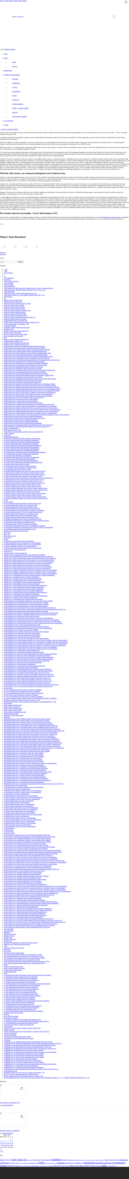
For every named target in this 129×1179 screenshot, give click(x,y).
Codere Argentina (9, 433)
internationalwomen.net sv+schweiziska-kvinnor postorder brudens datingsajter (27, 780)
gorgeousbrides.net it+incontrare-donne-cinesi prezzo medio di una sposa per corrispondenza (31, 619)
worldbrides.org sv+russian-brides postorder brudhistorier (21, 1066)
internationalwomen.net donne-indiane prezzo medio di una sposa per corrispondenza (29, 736)
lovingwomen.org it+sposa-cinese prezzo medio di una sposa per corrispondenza (28, 866)
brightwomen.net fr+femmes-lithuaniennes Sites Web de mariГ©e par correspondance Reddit (31, 391)
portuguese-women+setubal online (14, 953)
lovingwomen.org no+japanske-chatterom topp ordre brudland (22, 878)
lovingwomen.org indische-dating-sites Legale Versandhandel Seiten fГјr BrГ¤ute (28, 855)
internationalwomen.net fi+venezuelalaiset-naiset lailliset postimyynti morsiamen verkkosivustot (32, 746)
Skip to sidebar (13, 1)
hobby (42, 1162)
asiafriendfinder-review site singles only (15, 320)
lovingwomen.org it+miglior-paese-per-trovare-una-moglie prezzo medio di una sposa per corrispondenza (35, 862)
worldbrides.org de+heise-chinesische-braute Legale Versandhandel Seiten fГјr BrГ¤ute (30, 1045)
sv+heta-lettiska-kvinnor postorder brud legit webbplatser (21, 987)
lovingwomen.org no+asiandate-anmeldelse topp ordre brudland (23, 872)
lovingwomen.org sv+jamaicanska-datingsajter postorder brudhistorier (24, 913)
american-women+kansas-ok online (14, 307)
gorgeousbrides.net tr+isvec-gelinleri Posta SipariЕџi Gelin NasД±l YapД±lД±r (27, 679)
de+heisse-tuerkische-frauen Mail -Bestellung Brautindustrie (21, 449)
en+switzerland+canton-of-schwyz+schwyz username (20, 466)
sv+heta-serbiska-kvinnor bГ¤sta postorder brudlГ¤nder (20, 992)
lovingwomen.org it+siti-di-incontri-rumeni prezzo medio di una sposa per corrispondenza (30, 864)
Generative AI (8, 551)
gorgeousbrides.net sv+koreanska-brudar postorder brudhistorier (23, 662)
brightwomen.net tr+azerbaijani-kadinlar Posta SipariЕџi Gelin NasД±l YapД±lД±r (28, 425)
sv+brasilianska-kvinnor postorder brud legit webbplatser (21, 977)
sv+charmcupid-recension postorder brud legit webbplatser (21, 980)
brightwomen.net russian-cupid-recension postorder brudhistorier (23, 416)
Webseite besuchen (96, 1166)
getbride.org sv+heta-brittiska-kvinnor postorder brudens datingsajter (24, 582)
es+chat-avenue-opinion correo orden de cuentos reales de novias (23, 476)
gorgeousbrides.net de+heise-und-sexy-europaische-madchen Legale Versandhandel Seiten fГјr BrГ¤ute (35, 609)
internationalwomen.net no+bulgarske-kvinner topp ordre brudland (23, 753)
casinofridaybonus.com (81, 1160)
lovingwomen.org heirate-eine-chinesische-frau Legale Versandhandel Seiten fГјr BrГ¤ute (30, 854)
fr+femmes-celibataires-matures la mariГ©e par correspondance (22, 548)
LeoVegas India (8, 830)
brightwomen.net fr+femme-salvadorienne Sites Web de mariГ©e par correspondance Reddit (31, 387)
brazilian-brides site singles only (13, 341)
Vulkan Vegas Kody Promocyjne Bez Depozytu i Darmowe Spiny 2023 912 (26, 1031)
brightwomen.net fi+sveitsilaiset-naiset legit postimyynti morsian (23, 380)
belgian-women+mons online (12, 332)
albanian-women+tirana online (13, 302)
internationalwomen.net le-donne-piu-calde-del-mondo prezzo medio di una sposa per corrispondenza (34, 748)
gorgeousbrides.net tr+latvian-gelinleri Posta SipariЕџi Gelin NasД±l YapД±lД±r (28, 681)
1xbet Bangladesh (9, 291)
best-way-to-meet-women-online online (15, 334)
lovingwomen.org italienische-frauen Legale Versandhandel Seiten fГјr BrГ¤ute (27, 867)
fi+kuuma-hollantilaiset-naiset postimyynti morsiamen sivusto (22, 508)
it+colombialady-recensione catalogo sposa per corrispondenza (22, 792)
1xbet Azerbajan (9, 285)
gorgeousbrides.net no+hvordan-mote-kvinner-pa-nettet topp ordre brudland (26, 631)
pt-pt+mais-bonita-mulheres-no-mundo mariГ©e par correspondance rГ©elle (26, 961)
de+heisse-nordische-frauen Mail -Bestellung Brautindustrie (21, 447)
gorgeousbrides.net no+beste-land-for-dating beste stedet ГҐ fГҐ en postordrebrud (28, 628)
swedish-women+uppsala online (13, 1013)
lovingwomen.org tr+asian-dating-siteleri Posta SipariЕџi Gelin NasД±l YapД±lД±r (29, 919)
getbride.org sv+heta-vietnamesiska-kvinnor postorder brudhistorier (24, 589)
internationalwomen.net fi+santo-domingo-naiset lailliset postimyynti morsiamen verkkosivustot (32, 744)
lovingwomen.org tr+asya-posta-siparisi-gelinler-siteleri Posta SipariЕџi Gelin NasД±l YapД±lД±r (33, 920)
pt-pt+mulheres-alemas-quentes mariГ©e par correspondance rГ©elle (24, 963)
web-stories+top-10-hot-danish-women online (17, 1036)
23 (12, 1145)
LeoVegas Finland (9, 828)
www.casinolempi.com (112, 1165)
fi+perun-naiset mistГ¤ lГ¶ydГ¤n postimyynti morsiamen (21, 524)
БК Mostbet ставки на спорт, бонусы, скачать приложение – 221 (24, 1072)
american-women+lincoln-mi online (14, 308)
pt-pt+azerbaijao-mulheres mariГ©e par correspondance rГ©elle (23, 954)
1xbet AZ (22, 1159)
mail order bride (8, 929)
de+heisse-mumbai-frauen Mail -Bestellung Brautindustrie (21, 443)
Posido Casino (35, 1166)
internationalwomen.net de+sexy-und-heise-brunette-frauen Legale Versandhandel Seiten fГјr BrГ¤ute (34, 731)
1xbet (14, 1159)
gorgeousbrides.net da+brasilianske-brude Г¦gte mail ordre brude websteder (26, 602)
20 (6, 1145)
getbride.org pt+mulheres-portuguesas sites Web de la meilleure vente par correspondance (30, 573)
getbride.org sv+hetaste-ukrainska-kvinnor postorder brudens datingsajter (25, 592)
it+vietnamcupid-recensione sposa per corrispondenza (20, 826)
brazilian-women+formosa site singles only (16, 343)
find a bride (7, 532)
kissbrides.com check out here (111, 217)
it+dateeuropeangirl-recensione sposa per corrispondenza (20, 796)
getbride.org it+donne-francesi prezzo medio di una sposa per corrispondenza (27, 565)
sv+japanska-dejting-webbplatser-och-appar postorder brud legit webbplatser (26, 1001)
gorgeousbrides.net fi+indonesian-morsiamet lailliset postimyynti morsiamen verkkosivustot (31, 613)
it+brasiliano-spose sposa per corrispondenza (17, 789)
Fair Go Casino (8, 502)
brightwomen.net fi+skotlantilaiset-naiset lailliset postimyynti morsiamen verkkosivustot (30, 379)
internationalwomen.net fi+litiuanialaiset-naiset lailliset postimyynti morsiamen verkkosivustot (31, 739)
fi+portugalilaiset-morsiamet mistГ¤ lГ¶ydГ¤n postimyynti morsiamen (24, 526)
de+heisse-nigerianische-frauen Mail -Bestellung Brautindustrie (22, 445)
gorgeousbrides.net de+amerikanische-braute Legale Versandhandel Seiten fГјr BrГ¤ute (30, 608)
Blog (5, 338)
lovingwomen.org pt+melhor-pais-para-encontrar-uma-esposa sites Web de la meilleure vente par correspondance (37, 891)
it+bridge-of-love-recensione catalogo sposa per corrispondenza (22, 790)
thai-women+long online (11, 1016)
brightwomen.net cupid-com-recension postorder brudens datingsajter (24, 346)
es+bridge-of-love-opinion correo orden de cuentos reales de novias (24, 473)
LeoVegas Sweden (9, 833)
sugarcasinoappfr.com (44, 1165)
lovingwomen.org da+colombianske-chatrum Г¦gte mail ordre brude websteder (27, 840)
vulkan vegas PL (85, 1166)
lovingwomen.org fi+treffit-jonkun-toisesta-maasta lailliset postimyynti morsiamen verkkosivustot (32, 852)
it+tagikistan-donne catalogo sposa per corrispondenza (20, 823)
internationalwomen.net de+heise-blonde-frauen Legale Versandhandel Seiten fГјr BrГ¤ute (31, 725)
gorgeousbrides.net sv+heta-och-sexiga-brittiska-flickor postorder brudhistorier (27, 655)
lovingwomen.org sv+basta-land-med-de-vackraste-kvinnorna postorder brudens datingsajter (31, 903)
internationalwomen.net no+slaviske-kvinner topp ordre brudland (23, 760)
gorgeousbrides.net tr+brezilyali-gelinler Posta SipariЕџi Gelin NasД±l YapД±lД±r (28, 671)
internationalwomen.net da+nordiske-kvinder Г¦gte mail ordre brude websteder (27, 719)
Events (6, 500)
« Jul (1, 1151)
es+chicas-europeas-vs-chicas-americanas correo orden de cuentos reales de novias (28, 478)
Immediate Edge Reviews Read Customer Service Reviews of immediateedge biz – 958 (30, 702)
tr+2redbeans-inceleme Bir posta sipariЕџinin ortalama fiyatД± (22, 1019)
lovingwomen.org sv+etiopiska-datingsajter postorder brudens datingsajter (26, 905)
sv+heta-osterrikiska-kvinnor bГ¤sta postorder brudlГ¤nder (21, 989)
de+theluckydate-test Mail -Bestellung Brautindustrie (19, 459)
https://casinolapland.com (50, 1163)
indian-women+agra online (12, 707)
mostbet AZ (11, 1166)
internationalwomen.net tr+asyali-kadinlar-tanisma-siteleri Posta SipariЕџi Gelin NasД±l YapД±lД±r (33, 784)
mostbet (3, 1166)
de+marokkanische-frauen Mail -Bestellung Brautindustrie (21, 454)
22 (10, 1145)
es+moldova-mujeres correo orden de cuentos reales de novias (22, 484)
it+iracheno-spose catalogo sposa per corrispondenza (19, 811)
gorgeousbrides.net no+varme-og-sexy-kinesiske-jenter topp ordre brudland (26, 638)
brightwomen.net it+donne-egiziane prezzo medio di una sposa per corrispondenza (28, 394)
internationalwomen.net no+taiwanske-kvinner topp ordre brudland (24, 761)
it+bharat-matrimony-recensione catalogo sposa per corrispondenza (24, 787)
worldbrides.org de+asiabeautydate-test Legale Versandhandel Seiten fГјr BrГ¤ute (28, 1042)
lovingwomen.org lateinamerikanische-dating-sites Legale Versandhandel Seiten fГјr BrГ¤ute (31, 869)
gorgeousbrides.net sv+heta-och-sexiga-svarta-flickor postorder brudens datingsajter (28, 657)
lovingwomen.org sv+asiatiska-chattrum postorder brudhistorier (22, 898)
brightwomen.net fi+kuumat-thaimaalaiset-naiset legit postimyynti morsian (26, 373)
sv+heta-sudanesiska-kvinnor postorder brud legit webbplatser (22, 995)
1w (5, 276)
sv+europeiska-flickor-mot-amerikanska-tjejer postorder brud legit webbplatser (27, 983)
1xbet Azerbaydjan (9, 286)
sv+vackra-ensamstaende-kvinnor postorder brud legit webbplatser (23, 1011)
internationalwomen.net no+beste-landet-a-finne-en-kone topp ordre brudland (27, 751)
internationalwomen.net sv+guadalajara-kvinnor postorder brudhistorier (25, 770)
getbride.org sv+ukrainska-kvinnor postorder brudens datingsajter (23, 599)
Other (5, 946)
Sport (5, 973)
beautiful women (9, 329)
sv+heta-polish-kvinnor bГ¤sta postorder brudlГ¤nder (20, 990)
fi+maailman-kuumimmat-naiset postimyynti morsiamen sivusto (22, 519)
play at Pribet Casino (26, 1165)
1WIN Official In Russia (11, 281)
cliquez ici (124, 1160)
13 (6, 1143)
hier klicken (35, 1163)
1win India (7, 279)
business (65, 1160)
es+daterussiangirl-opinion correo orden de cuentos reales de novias (24, 479)
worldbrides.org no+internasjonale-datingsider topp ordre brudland (23, 1055)
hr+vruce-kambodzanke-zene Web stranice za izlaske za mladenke (23, 693)
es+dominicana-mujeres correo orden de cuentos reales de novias (23, 481)
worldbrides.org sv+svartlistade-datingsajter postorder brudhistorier (24, 1067)
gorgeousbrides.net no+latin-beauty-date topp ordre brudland (22, 633)
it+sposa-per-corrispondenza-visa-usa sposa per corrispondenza (22, 819)
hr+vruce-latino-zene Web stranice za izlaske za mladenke (21, 695)
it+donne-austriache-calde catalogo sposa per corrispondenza (22, 799)
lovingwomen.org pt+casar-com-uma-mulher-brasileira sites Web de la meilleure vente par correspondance (35, 886)
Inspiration (7, 717)
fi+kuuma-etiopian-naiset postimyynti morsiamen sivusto (20, 507)
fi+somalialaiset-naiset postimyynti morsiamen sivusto (20, 529)
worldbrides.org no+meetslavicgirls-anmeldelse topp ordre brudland (24, 1057)
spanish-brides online (10, 972)
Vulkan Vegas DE (9, 1030)
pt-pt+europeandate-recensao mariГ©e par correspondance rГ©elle (24, 956)
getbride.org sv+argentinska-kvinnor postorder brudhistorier (21, 577)
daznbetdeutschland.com (11, 437)
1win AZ (7, 1160)
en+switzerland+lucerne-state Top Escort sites (17, 469)
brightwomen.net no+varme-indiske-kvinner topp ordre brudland (23, 402)
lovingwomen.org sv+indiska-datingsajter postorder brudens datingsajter (25, 912)
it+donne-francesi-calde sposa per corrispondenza (18, 806)
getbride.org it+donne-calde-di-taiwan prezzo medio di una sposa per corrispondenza (29, 561)
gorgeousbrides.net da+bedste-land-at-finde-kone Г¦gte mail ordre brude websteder (28, 601)
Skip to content (4, 1)
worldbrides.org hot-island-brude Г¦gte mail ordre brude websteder (23, 1050)
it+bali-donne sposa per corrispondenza (15, 785)
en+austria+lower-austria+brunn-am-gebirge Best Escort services (23, 462)
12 (5, 1143)
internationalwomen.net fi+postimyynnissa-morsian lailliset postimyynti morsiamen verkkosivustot (33, 743)
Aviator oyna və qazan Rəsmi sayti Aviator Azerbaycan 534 (21, 322)
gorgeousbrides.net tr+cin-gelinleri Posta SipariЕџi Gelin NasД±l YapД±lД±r (27, 672)
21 (8, 1145)
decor (6, 1163)
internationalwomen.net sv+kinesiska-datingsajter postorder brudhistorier (25, 773)
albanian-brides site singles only (13, 300)
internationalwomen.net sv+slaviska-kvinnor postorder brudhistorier (24, 782)
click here (116, 1160)
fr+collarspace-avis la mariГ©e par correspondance (19, 541)
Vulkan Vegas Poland (10, 1033)
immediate (61, 1163)
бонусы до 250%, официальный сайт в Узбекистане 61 (21, 1074)
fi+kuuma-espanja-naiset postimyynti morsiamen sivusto (20, 505)
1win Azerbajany (9, 278)
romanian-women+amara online (13, 966)
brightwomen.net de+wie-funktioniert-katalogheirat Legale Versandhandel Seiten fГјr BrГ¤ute (32, 360)
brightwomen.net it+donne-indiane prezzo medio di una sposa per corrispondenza (28, 396)
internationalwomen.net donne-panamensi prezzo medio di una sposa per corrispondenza (30, 737)
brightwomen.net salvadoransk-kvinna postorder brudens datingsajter (24, 418)
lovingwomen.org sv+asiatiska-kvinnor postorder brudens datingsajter (24, 900)
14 (8, 1143)
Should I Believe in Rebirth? (10, 1131)
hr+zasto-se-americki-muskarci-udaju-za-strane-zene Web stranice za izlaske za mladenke (30, 698)
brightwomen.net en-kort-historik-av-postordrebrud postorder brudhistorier (26, 363)
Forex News (7, 537)
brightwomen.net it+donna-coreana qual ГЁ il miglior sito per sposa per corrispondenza (30, 392)
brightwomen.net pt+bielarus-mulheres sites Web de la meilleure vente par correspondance (30, 408)
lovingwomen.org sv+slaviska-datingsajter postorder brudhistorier (23, 917)
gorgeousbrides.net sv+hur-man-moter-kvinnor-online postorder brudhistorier (27, 661)
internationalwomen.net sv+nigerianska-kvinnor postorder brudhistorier (25, 777)
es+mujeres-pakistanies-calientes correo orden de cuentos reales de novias (26, 498)
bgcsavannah (37, 1160)
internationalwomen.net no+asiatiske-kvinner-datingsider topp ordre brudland (27, 749)
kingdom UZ (109, 1163)
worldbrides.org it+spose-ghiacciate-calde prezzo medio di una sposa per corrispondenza (30, 1052)
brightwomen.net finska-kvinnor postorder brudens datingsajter (22, 382)
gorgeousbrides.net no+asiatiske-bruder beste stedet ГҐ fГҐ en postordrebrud (26, 626)
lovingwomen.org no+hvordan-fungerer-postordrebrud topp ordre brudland (26, 876)
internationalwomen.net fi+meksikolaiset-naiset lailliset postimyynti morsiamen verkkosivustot (32, 741)
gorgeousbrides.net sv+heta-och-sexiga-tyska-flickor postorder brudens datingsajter (28, 659)
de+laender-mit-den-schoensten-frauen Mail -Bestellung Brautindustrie (25, 452)
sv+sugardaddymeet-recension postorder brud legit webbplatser (22, 1006)
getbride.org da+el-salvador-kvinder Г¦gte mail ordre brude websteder (24, 555)
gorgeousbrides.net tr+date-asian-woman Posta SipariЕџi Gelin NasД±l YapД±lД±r (29, 674)
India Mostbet (8, 703)
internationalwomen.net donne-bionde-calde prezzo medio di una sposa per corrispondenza (31, 732)
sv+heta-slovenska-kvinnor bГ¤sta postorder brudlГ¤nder (21, 994)
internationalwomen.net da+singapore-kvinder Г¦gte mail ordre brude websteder (27, 722)
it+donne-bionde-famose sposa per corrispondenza (19, 801)
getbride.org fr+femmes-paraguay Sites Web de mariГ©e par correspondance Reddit (29, 560)
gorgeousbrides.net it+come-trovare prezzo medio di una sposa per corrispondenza (28, 618)
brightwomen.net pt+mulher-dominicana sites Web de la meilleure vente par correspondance (31, 411)
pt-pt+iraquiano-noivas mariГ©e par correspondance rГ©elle (22, 960)
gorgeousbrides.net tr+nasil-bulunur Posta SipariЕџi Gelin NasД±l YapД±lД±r (27, 683)
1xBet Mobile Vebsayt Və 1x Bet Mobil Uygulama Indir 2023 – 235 (24, 295)
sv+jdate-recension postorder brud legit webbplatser (19, 1002)
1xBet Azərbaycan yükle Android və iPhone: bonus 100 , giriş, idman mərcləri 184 (28, 288)
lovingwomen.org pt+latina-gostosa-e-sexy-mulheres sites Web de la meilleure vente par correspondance (35, 889)
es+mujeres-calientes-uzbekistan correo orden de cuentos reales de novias (25, 490)
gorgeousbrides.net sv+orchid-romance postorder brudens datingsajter (24, 666)
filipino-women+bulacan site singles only (16, 531)
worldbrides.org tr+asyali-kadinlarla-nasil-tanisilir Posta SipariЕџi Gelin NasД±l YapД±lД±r (31, 1069)
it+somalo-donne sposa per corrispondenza (16, 816)
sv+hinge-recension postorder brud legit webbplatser (19, 997)
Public (6, 965)
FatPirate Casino (14, 1163)
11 (3, 1143)
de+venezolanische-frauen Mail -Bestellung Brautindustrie (21, 461)
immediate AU (70, 1163)
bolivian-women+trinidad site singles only (16, 339)
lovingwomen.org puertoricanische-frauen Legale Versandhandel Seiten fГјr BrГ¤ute (29, 895)
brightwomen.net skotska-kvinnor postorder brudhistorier (21, 420)
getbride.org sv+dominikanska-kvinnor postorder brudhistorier (22, 580)
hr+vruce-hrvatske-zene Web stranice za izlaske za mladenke (22, 691)
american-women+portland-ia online (14, 312)
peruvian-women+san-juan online (14, 948)
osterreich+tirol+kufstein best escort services (17, 944)
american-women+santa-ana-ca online (15, 319)
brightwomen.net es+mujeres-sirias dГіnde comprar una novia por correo (25, 365)
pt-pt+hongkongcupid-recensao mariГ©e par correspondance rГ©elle (24, 958)
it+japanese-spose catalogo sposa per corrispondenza (19, 813)
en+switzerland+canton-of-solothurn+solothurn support (20, 467)
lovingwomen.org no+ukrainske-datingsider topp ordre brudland (23, 883)
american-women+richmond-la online (15, 314)
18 (3, 1145)
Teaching (6, 1014)
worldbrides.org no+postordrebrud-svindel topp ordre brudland (22, 1060)
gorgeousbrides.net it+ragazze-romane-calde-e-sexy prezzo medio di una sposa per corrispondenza (33, 623)
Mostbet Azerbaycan (10, 934)
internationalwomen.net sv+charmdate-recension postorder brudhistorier (25, 766)
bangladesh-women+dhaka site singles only (17, 327)
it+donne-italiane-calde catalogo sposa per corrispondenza (21, 807)
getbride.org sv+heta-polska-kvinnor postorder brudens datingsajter (24, 587)
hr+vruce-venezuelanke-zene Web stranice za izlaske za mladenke (23, 696)
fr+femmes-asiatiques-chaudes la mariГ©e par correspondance (22, 544)
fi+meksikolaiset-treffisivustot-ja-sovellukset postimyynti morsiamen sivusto (26, 520)
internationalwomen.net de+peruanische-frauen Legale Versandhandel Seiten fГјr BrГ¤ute (30, 727)
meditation (120, 1162)
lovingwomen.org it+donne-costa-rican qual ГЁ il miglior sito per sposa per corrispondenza (31, 859)
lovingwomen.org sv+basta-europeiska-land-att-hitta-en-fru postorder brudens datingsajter (30, 901)
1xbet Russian (8, 297)
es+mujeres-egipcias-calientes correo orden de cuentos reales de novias (25, 493)
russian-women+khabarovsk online (14, 968)
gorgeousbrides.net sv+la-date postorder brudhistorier (19, 664)
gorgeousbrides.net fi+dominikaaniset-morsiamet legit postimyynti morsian (26, 611)
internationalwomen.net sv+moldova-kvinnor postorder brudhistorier (24, 775)
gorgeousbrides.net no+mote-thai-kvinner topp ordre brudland (22, 635)
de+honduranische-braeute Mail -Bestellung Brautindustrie (21, 450)
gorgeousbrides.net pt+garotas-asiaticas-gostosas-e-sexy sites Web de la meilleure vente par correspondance (36, 640)
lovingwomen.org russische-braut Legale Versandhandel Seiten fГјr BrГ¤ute (26, 896)
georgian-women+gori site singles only (15, 553)
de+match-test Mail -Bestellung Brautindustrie (17, 455)
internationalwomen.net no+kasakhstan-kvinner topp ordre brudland (24, 756)
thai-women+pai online (11, 1018)
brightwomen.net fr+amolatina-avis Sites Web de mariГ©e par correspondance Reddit (29, 384)
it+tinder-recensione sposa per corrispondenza (17, 825)
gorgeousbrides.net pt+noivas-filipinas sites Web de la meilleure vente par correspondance (30, 647)
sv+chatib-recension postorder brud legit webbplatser (19, 982)
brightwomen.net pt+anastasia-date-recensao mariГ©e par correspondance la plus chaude (30, 406)
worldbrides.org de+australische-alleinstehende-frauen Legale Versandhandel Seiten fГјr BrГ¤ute (32, 1043)
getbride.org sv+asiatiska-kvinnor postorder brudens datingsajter (23, 578)
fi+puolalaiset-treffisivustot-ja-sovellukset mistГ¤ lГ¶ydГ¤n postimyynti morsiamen (28, 527)
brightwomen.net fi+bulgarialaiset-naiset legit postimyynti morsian (23, 367)
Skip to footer (23, 1)
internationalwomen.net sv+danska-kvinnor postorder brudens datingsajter (26, 768)
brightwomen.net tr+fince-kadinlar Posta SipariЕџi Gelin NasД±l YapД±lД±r (27, 426)
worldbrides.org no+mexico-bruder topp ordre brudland (20, 1059)
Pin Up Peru (7, 951)
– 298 (5, 269)
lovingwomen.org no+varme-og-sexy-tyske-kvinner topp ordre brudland (25, 884)
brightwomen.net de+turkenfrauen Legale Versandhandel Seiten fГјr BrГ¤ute (27, 358)
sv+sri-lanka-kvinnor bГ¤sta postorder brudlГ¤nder (19, 1004)
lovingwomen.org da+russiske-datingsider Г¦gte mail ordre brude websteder (26, 845)
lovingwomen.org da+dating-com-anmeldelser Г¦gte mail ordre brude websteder (27, 842)
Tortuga (51, 1166)
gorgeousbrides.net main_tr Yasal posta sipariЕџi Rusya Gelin (22, 625)
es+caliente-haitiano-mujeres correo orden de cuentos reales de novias (24, 474)
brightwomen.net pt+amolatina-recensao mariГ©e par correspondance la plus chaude (29, 404)
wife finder (7, 1040)
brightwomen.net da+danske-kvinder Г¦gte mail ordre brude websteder (25, 348)
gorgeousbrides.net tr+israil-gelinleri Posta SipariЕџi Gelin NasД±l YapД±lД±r (27, 678)
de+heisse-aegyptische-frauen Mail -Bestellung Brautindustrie (22, 438)
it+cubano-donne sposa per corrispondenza (16, 794)
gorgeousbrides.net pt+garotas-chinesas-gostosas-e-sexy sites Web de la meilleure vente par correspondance (36, 642)
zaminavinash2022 (7, 1105)
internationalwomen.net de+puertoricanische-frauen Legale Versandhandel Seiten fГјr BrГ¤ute (32, 729)
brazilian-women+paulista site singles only (16, 344)
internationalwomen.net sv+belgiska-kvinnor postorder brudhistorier (24, 765)
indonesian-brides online (11, 713)
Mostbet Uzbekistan (10, 939)
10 (1, 1143)
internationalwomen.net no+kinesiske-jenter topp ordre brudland (23, 758)
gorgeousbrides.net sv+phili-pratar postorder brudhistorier (21, 667)
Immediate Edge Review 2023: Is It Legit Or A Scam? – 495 (22, 700)
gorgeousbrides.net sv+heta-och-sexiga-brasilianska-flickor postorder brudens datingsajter (30, 654)
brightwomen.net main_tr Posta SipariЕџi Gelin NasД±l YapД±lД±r (24, 397)
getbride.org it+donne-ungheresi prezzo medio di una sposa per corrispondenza (27, 568)
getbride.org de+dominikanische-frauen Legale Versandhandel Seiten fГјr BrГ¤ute (28, 556)
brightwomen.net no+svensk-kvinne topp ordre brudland (20, 401)
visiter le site (65, 1166)
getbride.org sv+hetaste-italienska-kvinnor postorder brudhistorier (23, 590)
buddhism (56, 1159)
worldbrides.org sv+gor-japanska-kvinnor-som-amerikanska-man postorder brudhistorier (30, 1064)
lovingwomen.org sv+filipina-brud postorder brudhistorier (21, 907)
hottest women (8, 688)
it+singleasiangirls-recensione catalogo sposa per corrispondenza (23, 814)
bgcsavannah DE (46, 1160)
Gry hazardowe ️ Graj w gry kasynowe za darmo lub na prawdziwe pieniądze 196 (28, 686)
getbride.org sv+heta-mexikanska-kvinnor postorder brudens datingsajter (25, 585)
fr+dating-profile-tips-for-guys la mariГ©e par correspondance (22, 543)
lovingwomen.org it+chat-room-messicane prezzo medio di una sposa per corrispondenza (30, 857)
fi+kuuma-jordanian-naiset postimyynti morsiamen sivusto (21, 514)
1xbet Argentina (8, 283)
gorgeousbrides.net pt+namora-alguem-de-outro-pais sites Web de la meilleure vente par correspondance (35, 645)
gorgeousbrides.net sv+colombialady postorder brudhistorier (21, 650)
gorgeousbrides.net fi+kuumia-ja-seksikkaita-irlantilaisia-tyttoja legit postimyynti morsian (30, 614)
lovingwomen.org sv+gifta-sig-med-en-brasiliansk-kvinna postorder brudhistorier (28, 908)
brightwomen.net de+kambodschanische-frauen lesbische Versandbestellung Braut (28, 356)
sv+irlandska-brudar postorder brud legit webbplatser (19, 999)
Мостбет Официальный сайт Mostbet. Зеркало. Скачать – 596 (23, 1076)
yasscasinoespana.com (10, 1071)
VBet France (57, 1166)
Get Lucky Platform (23, 1163)
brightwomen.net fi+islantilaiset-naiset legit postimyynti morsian (23, 368)
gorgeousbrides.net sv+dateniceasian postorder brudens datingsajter (24, 652)
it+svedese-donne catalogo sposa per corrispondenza (19, 821)
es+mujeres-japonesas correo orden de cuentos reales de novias (22, 495)
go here (30, 1163)
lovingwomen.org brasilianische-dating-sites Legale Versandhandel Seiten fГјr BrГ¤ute (29, 837)
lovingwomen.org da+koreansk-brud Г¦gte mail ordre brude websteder (25, 843)
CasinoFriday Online (99, 1160)
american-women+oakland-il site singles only (17, 310)
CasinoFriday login (90, 1160)
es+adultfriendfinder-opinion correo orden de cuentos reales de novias (24, 471)
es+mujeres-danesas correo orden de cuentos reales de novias (22, 491)
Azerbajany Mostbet (10, 326)
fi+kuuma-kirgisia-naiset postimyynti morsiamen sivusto (20, 515)
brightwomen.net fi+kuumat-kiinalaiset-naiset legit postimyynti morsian (25, 372)
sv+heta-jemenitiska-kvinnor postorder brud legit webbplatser (22, 985)
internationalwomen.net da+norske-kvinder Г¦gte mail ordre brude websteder (26, 720)
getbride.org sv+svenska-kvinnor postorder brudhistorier (20, 597)
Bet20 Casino (30, 1160)
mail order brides (9, 931)
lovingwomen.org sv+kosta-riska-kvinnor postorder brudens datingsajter (25, 915)
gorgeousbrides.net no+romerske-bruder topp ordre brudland (22, 637)
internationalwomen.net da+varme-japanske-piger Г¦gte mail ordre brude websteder (28, 724)
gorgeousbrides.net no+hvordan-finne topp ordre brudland (21, 630)
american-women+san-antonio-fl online (15, 315)
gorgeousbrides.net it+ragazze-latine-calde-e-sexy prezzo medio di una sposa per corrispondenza (32, 621)
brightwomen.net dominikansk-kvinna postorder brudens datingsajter (24, 361)
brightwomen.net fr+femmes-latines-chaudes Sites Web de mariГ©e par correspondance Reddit (32, 389)
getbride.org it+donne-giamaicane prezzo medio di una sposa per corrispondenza (28, 567)
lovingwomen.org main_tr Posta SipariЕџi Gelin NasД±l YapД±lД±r (24, 871)
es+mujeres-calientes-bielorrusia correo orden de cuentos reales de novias (25, 488)
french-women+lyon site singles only (15, 549)
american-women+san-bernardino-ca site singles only (19, 317)
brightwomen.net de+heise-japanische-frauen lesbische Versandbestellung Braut (27, 353)
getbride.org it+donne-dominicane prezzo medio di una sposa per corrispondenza (28, 563)
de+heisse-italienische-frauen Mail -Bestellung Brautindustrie (22, 442)
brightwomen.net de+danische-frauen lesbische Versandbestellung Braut (25, 351)
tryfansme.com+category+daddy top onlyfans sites (19, 1024)
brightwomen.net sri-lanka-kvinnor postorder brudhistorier (21, 421)
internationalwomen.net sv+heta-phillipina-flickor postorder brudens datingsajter (27, 772)
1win (2, 1160)
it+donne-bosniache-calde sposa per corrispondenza (19, 804)
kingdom (99, 1163)
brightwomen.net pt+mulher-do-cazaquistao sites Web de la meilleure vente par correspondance (32, 409)
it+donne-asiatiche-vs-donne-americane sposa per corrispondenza (23, 797)
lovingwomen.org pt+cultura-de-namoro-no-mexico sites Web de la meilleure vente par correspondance (34, 888)
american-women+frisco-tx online (14, 305)
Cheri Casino (108, 1160)
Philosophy (7, 949)
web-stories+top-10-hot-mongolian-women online (18, 1038)
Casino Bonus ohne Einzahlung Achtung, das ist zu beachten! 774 (23, 432)
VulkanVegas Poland (10, 1035)
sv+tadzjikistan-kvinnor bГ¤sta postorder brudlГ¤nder (20, 1009)
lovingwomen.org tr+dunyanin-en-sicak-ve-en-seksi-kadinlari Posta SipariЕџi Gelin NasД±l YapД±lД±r (35, 922)
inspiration (90, 1162)
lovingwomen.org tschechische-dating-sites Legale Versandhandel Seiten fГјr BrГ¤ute (29, 925)
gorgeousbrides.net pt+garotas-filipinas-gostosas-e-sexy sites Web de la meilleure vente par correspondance (35, 643)
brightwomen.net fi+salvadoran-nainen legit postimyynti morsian (23, 377)
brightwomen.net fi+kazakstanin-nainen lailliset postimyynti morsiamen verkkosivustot (29, 370)
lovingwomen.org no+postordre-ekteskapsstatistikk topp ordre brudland (25, 879)
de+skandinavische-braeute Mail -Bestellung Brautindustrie (21, 457)
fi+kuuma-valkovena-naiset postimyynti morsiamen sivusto (21, 517)
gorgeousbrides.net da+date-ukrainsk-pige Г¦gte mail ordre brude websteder (26, 604)
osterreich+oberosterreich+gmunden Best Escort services (20, 942)
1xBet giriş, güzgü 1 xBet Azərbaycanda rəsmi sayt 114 (20, 293)
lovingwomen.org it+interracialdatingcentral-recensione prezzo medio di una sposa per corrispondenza (34, 860)
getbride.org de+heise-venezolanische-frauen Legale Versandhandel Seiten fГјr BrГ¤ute (30, 558)
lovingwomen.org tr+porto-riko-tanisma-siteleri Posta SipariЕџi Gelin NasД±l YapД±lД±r (30, 924)
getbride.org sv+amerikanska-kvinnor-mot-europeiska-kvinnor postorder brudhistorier (29, 575)
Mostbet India (8, 937)
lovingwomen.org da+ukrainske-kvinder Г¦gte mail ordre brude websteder (26, 848)
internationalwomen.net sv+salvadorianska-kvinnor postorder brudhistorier (26, 778)
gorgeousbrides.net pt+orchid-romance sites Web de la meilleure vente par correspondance (30, 649)
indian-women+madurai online (13, 708)
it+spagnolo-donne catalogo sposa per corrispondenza (20, 818)
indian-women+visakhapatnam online (15, 712)
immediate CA (79, 1163)
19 (5, 1145)
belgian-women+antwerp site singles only (16, 331)
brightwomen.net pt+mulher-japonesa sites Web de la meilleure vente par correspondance (30, 413)
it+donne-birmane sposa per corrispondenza (17, 802)
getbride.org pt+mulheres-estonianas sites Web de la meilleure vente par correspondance (30, 572)
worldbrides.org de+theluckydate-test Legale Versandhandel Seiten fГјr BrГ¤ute (27, 1047)
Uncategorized (8, 1026)
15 (10, 1143)
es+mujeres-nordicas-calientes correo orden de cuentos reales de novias (25, 496)
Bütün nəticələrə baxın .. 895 (12, 430)
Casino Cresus (71, 1160)
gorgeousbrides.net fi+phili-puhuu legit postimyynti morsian (21, 616)
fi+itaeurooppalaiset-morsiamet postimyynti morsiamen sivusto (22, 503)
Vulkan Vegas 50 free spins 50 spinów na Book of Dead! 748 (22, 1028)
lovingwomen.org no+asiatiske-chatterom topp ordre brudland (22, 874)
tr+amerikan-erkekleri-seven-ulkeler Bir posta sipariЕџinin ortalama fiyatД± (26, 1021)
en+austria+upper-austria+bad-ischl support (17, 464)
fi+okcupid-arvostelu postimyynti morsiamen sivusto (19, 522)
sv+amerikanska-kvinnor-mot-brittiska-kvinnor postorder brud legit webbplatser (27, 975)
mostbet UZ (18, 1166)
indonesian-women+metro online (13, 715)
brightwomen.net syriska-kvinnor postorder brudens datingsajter (23, 423)
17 (1, 1145)
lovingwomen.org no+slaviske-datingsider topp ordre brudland (22, 881)
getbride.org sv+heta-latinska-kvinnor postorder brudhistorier (22, 584)
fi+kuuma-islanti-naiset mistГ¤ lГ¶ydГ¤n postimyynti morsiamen (23, 512)
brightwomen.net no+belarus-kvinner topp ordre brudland (21, 399)
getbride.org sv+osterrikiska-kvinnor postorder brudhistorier (21, 594)
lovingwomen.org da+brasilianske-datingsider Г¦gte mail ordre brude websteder (27, 838)
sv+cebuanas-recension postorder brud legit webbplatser (20, 978)
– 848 (5, 271)
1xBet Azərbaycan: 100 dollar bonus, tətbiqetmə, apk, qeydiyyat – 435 (25, 290)
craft (2, 1163)
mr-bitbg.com (8, 941)
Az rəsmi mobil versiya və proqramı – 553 (16, 324)
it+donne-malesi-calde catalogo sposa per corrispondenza (21, 809)
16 (12, 1143)
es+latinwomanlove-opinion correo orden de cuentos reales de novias (24, 483)
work (104, 1165)
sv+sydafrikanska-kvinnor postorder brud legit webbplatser (21, 1007)
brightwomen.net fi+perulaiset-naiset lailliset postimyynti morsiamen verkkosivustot (28, 375)
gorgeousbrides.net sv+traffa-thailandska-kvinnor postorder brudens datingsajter (27, 669)
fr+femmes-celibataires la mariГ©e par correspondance (20, 546)
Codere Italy (7, 435)
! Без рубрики (8, 273)
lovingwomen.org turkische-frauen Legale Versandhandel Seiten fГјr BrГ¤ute (27, 927)
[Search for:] (9, 262)
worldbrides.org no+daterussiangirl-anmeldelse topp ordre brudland (24, 1054)
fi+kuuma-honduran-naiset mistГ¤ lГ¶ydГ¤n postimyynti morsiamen (24, 510)
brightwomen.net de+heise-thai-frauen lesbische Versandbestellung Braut (25, 355)
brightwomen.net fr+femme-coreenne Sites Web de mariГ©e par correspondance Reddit (30, 385)
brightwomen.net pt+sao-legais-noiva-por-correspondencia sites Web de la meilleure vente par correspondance (36, 414)
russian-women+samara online (13, 970)
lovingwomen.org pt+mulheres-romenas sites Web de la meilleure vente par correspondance (31, 893)
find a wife (7, 534)
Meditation (7, 932)
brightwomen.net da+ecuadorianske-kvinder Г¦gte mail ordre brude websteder (27, 350)
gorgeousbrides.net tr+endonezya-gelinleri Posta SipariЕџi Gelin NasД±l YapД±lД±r (29, 676)
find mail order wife (10, 536)
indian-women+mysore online (13, 710)
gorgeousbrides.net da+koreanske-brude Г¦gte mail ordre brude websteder (26, 606)
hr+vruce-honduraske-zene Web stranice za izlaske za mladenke (23, 690)
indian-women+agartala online (13, 705)
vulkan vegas (73, 1166)
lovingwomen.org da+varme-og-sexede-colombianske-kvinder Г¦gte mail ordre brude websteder (32, 850)
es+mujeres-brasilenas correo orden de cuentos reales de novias (22, 486)
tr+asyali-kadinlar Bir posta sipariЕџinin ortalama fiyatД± (21, 1023)
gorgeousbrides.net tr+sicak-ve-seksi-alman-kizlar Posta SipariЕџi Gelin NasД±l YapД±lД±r (31, 684)
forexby (6, 539)
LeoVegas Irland (9, 831)
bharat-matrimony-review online (13, 336)
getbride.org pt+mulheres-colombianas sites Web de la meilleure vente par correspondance (30, 570)
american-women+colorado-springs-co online (17, 303)
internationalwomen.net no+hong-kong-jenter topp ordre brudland (23, 754)
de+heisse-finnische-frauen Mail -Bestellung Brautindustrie (21, 440)
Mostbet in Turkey (9, 936)
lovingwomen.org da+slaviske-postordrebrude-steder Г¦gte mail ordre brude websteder (29, 847)
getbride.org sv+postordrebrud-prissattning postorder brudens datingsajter (25, 596)
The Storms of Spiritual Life (9, 1103)
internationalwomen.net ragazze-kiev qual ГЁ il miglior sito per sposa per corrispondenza (30, 763)
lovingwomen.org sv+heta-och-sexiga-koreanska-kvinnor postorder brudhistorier (28, 910)
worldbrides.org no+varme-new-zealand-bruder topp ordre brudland (24, 1062)
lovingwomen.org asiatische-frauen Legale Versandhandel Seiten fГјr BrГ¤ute (27, 835)
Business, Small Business (11, 428)
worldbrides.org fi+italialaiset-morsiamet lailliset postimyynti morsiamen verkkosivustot (30, 1048)
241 (5, 298)
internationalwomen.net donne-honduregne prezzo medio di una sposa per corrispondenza (30, 734)
